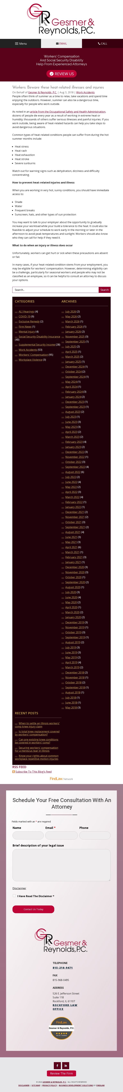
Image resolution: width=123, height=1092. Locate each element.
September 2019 (75, 637)
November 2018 (75, 677)
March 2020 (72, 612)
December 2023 (74, 401)
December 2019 (74, 622)
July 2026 (70, 311)
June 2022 (71, 482)
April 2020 (71, 607)
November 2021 (75, 517)
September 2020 (75, 582)
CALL (104, 43)
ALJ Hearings (26, 311)
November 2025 (75, 336)
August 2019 (72, 642)
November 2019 (75, 627)
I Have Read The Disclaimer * (35, 896)
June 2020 (71, 597)
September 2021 (75, 527)
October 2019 (73, 632)
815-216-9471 (63, 967)
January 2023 (73, 447)
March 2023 (72, 436)
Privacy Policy (49, 1085)
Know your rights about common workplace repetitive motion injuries (36, 757)
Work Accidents (85, 92)
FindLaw (100, 1085)
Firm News (25, 326)
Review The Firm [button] (61, 1073)
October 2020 (73, 577)
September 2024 (75, 376)
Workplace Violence (30, 359)
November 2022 (75, 457)
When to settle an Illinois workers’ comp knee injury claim (37, 725)
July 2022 (70, 477)
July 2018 (70, 697)
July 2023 (70, 416)
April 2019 (71, 662)
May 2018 (71, 707)
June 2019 (71, 652)
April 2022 (71, 492)
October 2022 (73, 462)
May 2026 (71, 316)
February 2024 (74, 391)
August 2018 (72, 692)
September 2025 (75, 341)
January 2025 (73, 361)
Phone (83, 828)
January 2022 (73, 507)
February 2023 (74, 441)
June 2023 (71, 421)
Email (63, 43)
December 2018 (74, 672)
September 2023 (75, 406)
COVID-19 (24, 316)
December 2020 (74, 567)
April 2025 (71, 351)
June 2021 (71, 537)
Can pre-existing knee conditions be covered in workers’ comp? (36, 741)
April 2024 (71, 386)
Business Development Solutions (76, 1085)
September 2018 (75, 687)
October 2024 (73, 371)
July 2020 (70, 592)
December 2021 (74, 512)
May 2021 (71, 542)
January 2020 (73, 617)
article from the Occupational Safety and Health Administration (67, 111)
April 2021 (71, 547)
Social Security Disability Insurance (39, 336)
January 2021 (73, 562)
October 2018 (73, 682)
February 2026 (74, 326)
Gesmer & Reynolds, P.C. (42, 92)
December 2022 (74, 452)
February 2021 (74, 557)
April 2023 (71, 431)
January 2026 (73, 331)
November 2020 (75, 572)
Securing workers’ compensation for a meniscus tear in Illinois (36, 749)
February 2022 (74, 502)
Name (16, 828)
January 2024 (73, 396)
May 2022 (71, 487)
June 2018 (71, 702)
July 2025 (70, 346)
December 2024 (74, 366)
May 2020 (71, 602)
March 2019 (72, 667)
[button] (20, 43)
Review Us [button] (64, 73)
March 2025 (72, 356)
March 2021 (72, 552)
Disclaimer (19, 888)
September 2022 (75, 466)
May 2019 (71, 657)
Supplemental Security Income (37, 344)
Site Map (36, 1085)
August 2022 (72, 472)
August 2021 (72, 532)
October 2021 (73, 522)
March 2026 (72, 321)
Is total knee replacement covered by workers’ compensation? (37, 733)
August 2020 (72, 587)
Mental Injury (27, 331)
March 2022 (72, 497)
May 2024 (71, 381)
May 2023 (71, 426)
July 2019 (70, 647)
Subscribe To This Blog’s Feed (34, 771)
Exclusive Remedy (29, 321)
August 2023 (72, 411)
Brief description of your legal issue (38, 845)
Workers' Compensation (33, 354)
